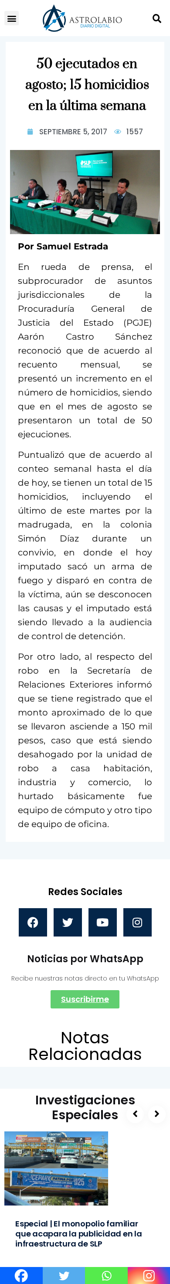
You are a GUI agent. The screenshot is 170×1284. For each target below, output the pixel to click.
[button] (11, 18)
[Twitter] (68, 922)
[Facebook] (33, 922)
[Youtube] (102, 922)
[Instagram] (137, 922)
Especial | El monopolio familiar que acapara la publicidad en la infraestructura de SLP (78, 1233)
